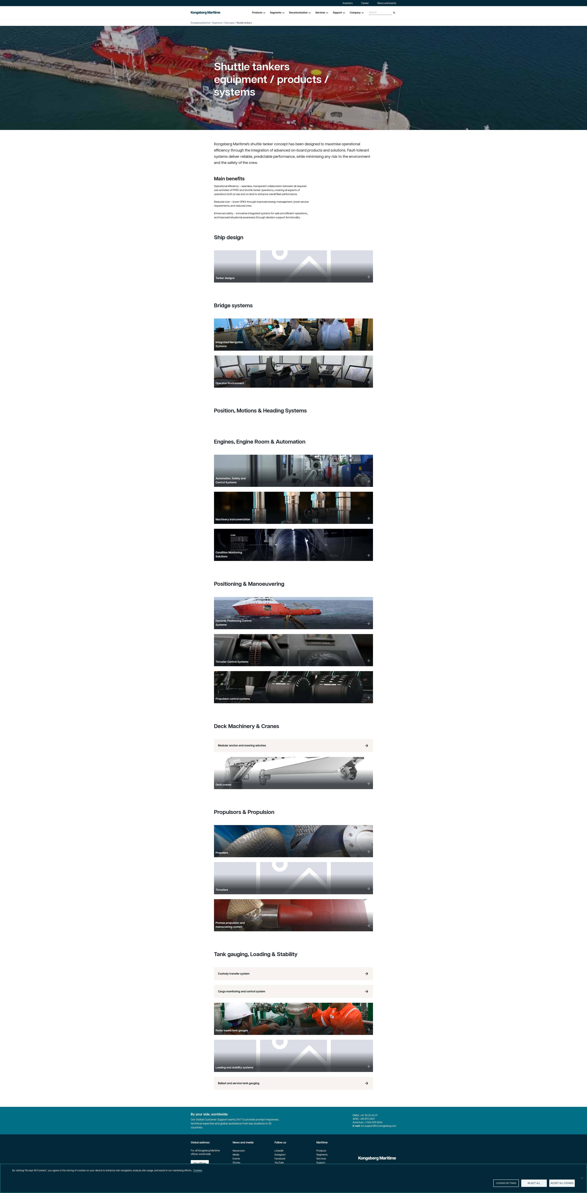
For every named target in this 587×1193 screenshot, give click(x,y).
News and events (386, 3)
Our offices (200, 1163)
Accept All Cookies (562, 1183)
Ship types (229, 22)
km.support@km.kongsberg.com (378, 1125)
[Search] (394, 13)
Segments (217, 22)
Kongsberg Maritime (200, 22)
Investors (348, 3)
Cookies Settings (506, 1183)
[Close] (582, 1178)
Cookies (197, 1170)
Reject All (534, 1183)
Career (365, 3)
